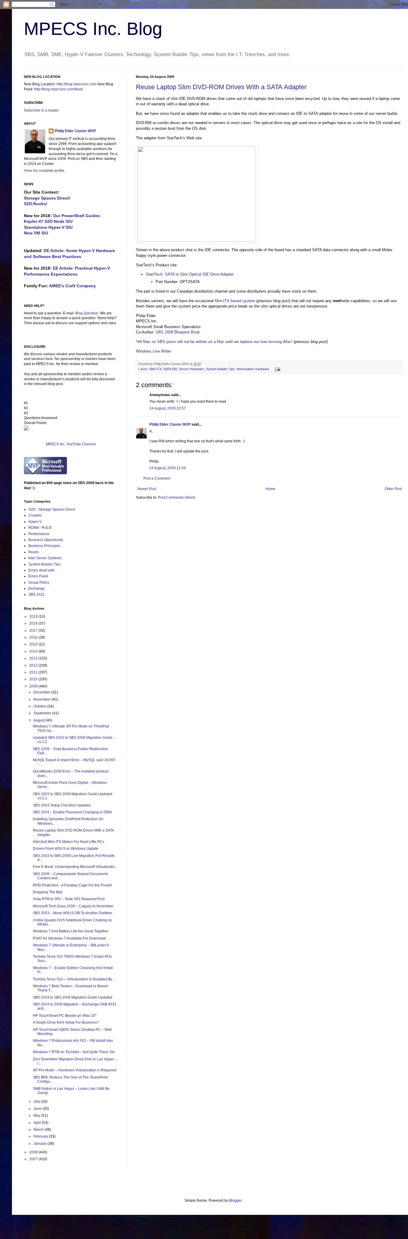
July (37, 1101)
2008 (34, 1152)
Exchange (36, 588)
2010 (34, 679)
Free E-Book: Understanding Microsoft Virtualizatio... (75, 867)
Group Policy (38, 582)
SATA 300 (170, 369)
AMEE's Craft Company (72, 285)
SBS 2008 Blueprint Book (178, 332)
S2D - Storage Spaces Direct (51, 509)
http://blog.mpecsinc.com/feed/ (58, 89)
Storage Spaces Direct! (47, 198)
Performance (38, 534)
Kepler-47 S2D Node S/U (48, 221)
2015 (34, 644)
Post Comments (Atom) (176, 497)
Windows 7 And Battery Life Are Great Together (70, 931)
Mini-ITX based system (235, 301)
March (39, 1129)
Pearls (33, 552)
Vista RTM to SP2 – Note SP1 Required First (69, 899)
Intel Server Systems (45, 558)
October (40, 706)
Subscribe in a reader (41, 110)
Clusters (35, 515)
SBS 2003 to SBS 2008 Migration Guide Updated (72, 997)
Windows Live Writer (153, 351)
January (40, 1143)
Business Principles (44, 546)
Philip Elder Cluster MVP (170, 424)
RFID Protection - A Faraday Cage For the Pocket (72, 885)
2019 (34, 616)
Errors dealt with (41, 570)
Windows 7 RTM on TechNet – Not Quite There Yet (73, 1052)
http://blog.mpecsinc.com (76, 84)
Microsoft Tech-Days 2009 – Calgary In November (73, 906)
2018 (34, 623)
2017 (34, 630)
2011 (34, 672)
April (37, 1123)
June (37, 1109)
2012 (34, 665)
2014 (34, 651)
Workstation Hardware (253, 369)
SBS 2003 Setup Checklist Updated (62, 805)
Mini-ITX (156, 369)
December (42, 692)
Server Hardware (191, 369)
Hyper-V (35, 522)
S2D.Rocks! (35, 203)
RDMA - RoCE (40, 528)
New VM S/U (36, 233)
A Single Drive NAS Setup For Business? (66, 1022)
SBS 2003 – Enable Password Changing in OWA (72, 812)
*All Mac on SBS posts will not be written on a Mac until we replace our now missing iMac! (214, 341)
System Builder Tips (220, 369)
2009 (34, 686)
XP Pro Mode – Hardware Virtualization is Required (74, 1070)
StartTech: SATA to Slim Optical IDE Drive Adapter (190, 274)
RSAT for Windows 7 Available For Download (69, 938)
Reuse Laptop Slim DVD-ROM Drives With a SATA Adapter (221, 87)
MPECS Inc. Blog (93, 29)
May (37, 1115)
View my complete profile (44, 171)
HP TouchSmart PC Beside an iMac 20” (64, 1016)
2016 (34, 637)
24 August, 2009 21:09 (167, 468)
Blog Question (86, 313)
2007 (34, 1159)
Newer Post (146, 489)
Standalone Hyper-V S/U (48, 227)
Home (270, 489)
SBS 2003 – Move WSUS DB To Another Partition (72, 913)
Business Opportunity (45, 540)
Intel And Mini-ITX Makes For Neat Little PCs (68, 842)
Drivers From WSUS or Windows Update (65, 848)
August (39, 720)
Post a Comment (156, 478)
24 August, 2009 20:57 (167, 408)
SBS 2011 (36, 594)
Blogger (235, 1200)
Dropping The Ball (47, 892)
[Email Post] (276, 369)
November (42, 699)
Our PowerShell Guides (76, 215)
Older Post (393, 489)
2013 (34, 658)
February (41, 1136)
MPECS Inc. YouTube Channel (71, 444)
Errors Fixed (38, 576)
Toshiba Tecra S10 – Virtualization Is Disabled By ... (74, 979)
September (42, 713)
